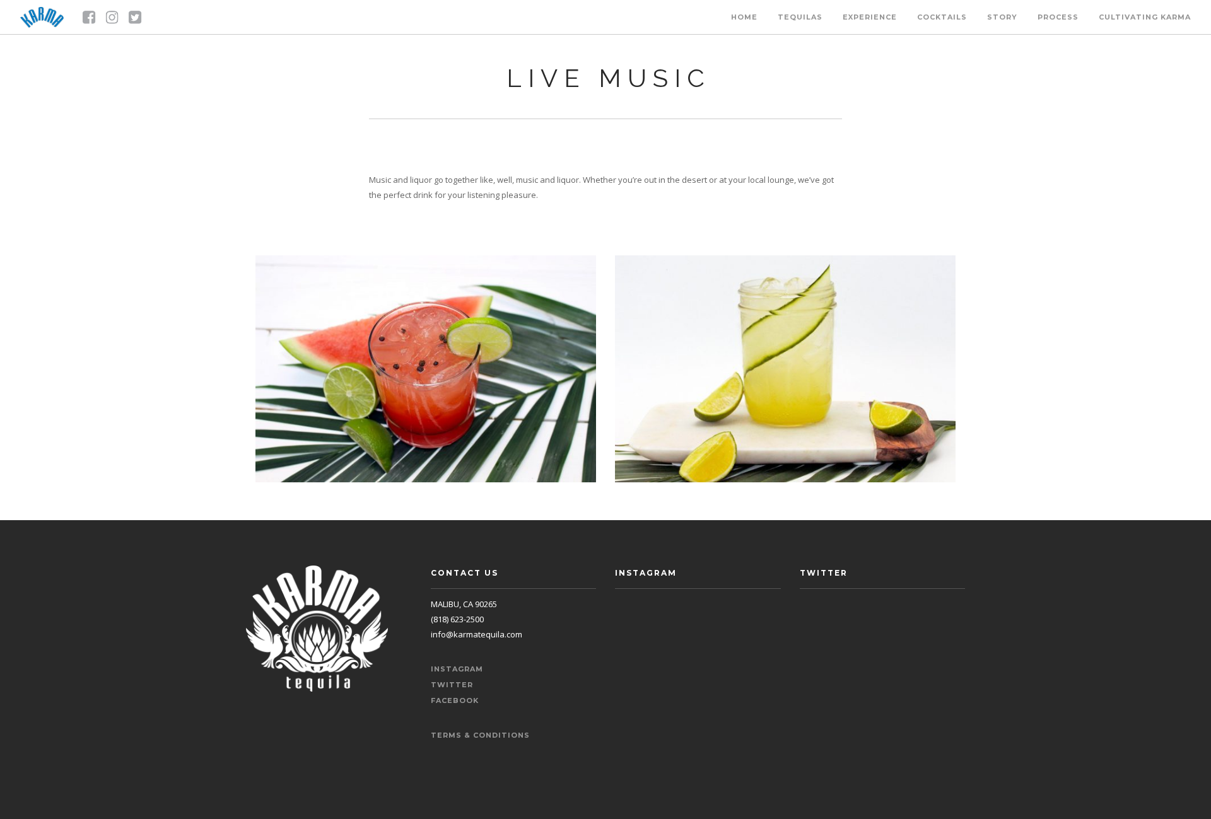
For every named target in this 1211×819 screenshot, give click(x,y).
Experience (870, 17)
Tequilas (800, 17)
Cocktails (942, 17)
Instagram (457, 669)
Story (1002, 17)
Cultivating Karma (1145, 17)
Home (744, 17)
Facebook (455, 700)
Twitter (452, 684)
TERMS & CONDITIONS (480, 735)
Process (1058, 17)
